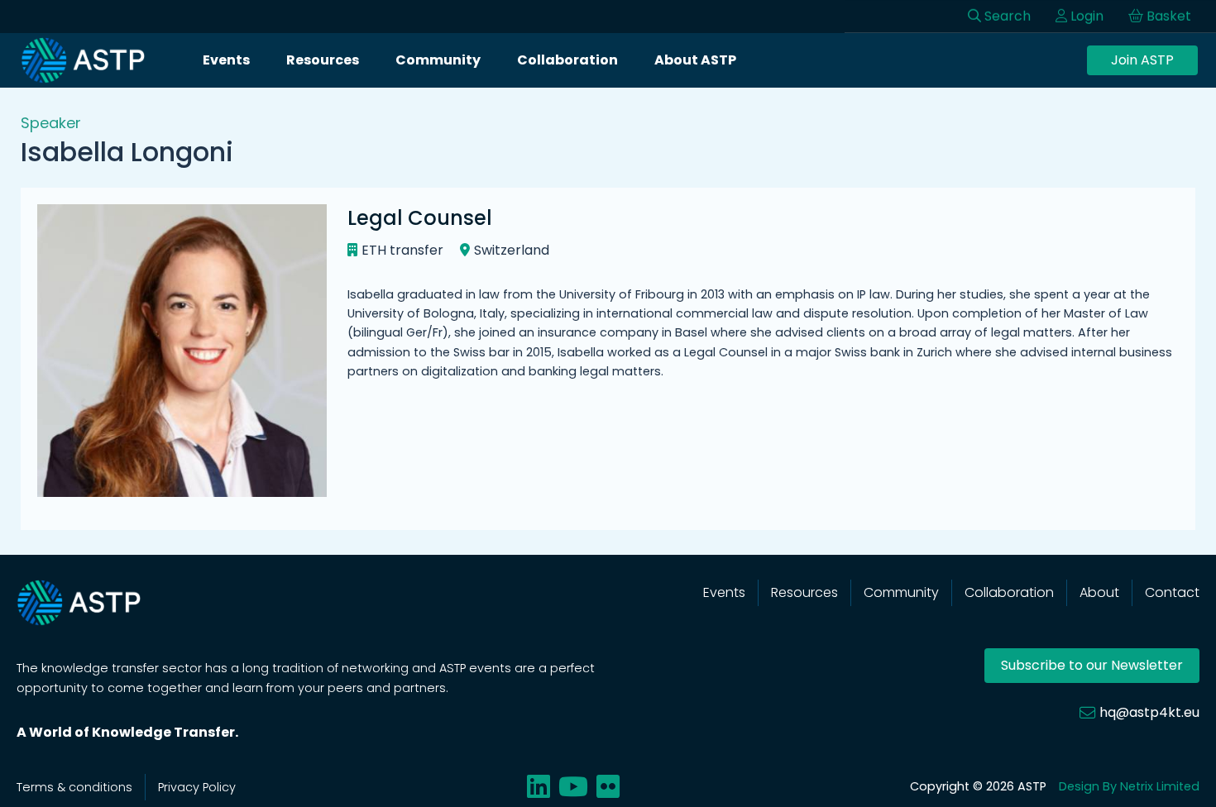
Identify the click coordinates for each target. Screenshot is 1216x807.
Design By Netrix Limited (1129, 786)
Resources (322, 59)
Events (226, 59)
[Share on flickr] (608, 786)
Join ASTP (1142, 59)
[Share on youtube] (573, 786)
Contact (1172, 592)
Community (438, 59)
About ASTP (695, 59)
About (1099, 592)
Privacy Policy (197, 787)
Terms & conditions (74, 787)
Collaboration (567, 59)
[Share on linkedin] (538, 786)
